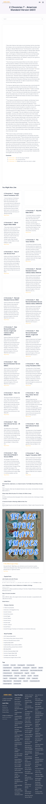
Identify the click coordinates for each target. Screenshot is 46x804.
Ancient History (7, 620)
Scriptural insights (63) (7, 683)
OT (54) (28, 678)
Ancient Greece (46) (30, 665)
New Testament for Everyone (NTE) (39, 740)
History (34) (17, 675)
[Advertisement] (23, 36)
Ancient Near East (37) (8, 667)
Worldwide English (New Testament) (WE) (39, 784)
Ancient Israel (7, 622)
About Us (4, 705)
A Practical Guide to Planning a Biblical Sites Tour (14, 501)
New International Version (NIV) (28, 791)
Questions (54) (35, 678)
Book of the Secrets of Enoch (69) (36, 670)
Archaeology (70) (26, 667)
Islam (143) (24, 675)
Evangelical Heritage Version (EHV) (19, 781)
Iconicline (7, 717)
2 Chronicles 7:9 (12, 159)
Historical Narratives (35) (8, 675)
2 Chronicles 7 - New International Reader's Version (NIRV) (11, 455)
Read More (6, 215)
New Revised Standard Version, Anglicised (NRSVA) (38, 723)
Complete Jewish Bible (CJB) (10, 655)
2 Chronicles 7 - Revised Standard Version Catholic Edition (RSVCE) (33, 270)
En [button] (39, 2)
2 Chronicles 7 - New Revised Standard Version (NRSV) (12, 363)
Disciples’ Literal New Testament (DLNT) (18, 755)
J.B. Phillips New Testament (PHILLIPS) (28, 713)
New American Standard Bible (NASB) (28, 753)
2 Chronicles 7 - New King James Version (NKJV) (32, 394)
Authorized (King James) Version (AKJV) (13, 647)
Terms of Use (5, 710)
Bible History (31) (7, 670)
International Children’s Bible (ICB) (28, 702)
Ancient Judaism (8, 624)
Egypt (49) (27, 673)
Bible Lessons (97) (15, 670)
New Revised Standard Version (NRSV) (39, 708)
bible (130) (41, 667)
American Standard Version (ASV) (12, 640)
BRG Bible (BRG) (7, 649)
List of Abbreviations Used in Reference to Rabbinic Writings (17, 585)
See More (6, 571)
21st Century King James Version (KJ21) (13, 638)
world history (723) (17, 683)
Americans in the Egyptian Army (11, 609)
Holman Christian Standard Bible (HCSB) (29, 696)
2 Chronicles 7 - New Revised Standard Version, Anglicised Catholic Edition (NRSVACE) (10, 330)
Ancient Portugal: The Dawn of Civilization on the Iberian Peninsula (19, 628)
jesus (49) (29, 675)
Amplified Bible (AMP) (8, 642)
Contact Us (5, 707)
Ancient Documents (8, 614)
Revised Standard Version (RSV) (39, 754)
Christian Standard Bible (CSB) (11, 651)
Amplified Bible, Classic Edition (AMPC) (13, 644)
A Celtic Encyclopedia (9, 607)
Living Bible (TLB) (29, 728)
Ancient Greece (7, 618)
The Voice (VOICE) (39, 768)
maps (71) (5, 678)
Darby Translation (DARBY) (17, 750)
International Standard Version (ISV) (29, 707)
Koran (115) (36, 675)
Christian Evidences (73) (18, 673)
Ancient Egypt (7, 616)
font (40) (33, 673)
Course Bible (9, 698)
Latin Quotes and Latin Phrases (10, 579)
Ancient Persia (7, 626)
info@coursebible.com (7, 715)
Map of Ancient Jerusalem (8, 593)
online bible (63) (22, 678)
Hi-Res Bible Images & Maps (11, 563)
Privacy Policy (5, 712)
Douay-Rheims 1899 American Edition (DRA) (18, 761)
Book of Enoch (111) (24, 670)
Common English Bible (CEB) (10, 653)
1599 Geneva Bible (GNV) (10, 636)
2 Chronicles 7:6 (12, 157)
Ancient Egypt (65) (21, 665)
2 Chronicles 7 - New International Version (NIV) (32, 425)
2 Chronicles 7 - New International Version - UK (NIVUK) (12, 424)
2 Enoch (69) (13, 665)
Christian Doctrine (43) (8, 673)
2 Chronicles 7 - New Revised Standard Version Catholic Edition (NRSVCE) (34, 301)
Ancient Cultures (8, 612)
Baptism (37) (34, 667)
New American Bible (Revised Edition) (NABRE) (28, 747)
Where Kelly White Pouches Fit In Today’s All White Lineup (16, 493)
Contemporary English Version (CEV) (12, 657)
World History (5, 601)
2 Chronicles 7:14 (12, 161)
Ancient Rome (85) (17, 667)
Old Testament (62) (13, 678)
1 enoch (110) (6, 665)
